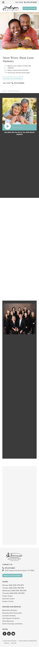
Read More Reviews (19, 464)
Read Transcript (17, 128)
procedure (14, 231)
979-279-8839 (13, 194)
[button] (4, 634)
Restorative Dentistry (9, 610)
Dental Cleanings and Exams (12, 624)
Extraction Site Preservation (12, 613)
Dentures (22, 267)
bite (18, 162)
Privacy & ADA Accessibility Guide (27, 641)
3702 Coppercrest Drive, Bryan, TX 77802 (19, 570)
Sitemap (7, 643)
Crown (20, 244)
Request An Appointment (29, 8)
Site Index (13, 643)
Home (4, 91)
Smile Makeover (8, 621)
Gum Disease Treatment (11, 618)
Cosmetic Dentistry (9, 616)
